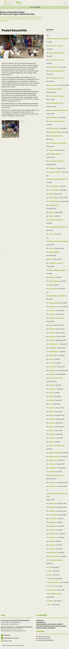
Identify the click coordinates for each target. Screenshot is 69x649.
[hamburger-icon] (65, 3)
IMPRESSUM (40, 620)
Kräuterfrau (52, 486)
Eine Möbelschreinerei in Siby (58, 110)
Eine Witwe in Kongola (56, 45)
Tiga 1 (50, 574)
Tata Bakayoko (54, 117)
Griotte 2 (52, 407)
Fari (50, 567)
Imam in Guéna (54, 85)
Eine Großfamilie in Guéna (57, 53)
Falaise (50, 601)
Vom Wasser (52, 366)
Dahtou (51, 441)
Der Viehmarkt (53, 514)
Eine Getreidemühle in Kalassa (58, 227)
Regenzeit (52, 511)
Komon (51, 216)
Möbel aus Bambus (55, 154)
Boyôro (51, 396)
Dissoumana (52, 590)
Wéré (50, 259)
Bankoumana (53, 503)
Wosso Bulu (52, 336)
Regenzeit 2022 (54, 252)
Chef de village (53, 288)
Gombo (51, 212)
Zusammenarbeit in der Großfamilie (57, 38)
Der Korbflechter (54, 186)
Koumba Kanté (53, 303)
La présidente (53, 467)
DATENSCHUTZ (41, 622)
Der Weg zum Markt (54, 582)
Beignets (51, 541)
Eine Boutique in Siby (55, 89)
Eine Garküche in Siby (56, 103)
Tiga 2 (50, 571)
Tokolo (51, 248)
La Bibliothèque (53, 306)
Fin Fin (51, 392)
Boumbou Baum (54, 197)
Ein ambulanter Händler (56, 161)
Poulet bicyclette (54, 556)
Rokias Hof (52, 530)
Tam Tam (51, 332)
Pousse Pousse (53, 537)
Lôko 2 (51, 234)
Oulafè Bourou (53, 355)
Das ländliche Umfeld (54, 593)
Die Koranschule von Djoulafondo (56, 295)
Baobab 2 (52, 277)
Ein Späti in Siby (53, 201)
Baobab (51, 434)
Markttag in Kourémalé (56, 475)
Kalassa (51, 426)
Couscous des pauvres (55, 560)
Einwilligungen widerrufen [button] (46, 628)
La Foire (50, 586)
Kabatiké (51, 329)
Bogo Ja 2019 (53, 460)
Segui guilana (53, 370)
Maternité (52, 419)
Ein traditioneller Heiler (56, 60)
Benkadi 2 (52, 374)
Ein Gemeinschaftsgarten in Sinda (56, 179)
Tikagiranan (52, 168)
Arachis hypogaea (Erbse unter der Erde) (56, 495)
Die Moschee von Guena (56, 318)
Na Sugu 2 (52, 310)
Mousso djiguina (54, 281)
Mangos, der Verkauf (55, 452)
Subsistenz (52, 389)
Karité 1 (51, 430)
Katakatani (52, 464)
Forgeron (52, 340)
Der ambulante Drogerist (57, 121)
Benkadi (51, 400)
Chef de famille (53, 533)
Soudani (51, 385)
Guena (51, 359)
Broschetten (53, 518)
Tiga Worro (52, 545)
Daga (50, 285)
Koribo (51, 325)
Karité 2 (51, 423)
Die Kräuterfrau (54, 67)
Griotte (51, 411)
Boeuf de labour (53, 344)
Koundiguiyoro (53, 205)
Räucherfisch (53, 552)
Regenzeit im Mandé (55, 172)
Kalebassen (52, 522)
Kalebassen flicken (55, 132)
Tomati (51, 471)
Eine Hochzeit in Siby (56, 136)
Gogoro (52, 150)
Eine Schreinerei (54, 128)
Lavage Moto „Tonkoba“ (56, 263)
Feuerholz (52, 548)
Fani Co (51, 363)
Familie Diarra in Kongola (57, 96)
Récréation (52, 438)
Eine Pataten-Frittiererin (57, 78)
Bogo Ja (50, 578)
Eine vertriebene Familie (57, 71)
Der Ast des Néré (54, 190)
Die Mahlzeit (52, 347)
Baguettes (52, 507)
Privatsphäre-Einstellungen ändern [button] (49, 624)
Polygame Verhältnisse (56, 220)
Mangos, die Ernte (54, 456)
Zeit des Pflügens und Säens (57, 270)
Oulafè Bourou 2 (53, 351)
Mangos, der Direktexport (56, 445)
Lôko (50, 404)
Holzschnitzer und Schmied (58, 143)
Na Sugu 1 (52, 314)
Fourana (51, 415)
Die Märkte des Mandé (55, 378)
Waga (50, 194)
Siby (49, 604)
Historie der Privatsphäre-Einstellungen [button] (51, 626)
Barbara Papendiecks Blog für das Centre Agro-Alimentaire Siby (17, 13)
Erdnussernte (53, 482)
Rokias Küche (53, 526)
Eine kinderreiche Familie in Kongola (57, 241)
